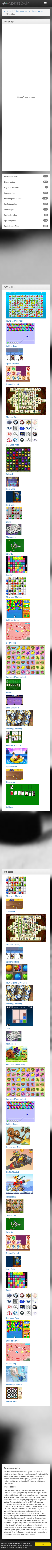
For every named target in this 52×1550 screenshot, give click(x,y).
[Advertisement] (26, 52)
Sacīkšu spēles (25, 204)
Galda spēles (25, 182)
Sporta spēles (25, 220)
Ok (43, 1544)
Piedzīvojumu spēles (25, 198)
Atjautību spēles (25, 176)
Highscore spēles (25, 187)
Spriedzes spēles (25, 226)
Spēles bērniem (25, 215)
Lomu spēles (25, 193)
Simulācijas (25, 209)
